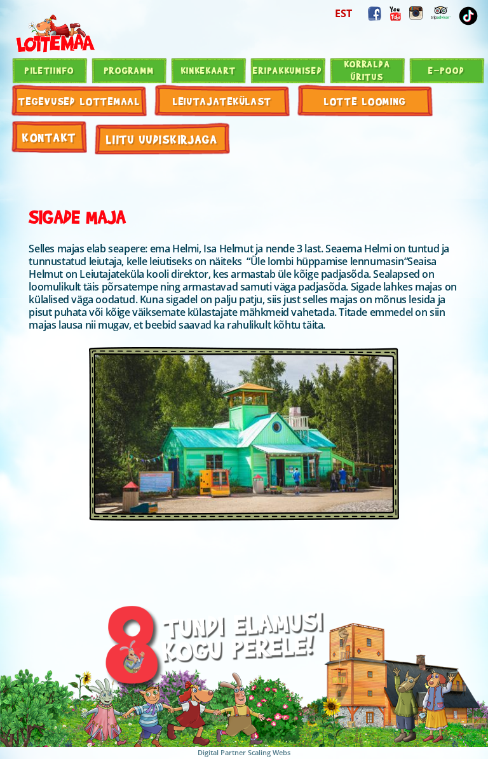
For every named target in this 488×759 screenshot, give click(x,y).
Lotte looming (365, 100)
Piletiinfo (49, 70)
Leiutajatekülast (222, 100)
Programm (129, 70)
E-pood (446, 70)
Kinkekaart (208, 70)
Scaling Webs (269, 752)
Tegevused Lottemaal (79, 100)
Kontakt (49, 137)
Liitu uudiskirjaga (162, 138)
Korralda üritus (367, 70)
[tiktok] (468, 15)
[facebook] (374, 13)
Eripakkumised (287, 70)
